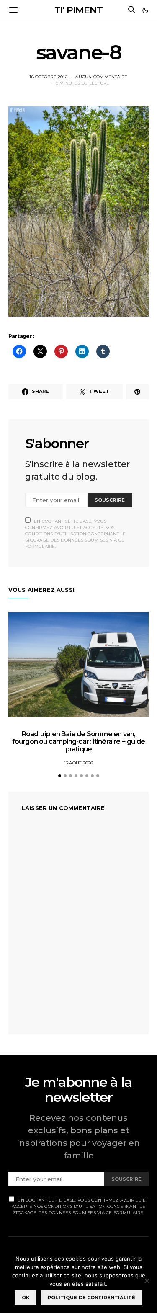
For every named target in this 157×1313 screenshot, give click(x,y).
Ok (25, 1297)
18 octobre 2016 (48, 77)
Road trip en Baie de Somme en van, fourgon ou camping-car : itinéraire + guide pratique (78, 741)
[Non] (146, 1281)
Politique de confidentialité (91, 1297)
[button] (145, 10)
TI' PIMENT (78, 10)
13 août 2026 (78, 763)
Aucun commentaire (101, 77)
